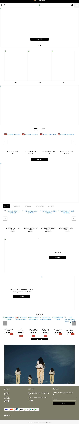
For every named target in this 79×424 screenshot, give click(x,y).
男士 (43, 129)
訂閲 (63, 403)
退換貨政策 (7, 398)
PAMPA (6, 206)
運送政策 (6, 397)
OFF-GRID (51, 206)
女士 (35, 129)
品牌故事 (6, 393)
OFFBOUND (28, 206)
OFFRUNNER (39, 206)
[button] (39, 364)
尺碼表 (6, 396)
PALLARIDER (16, 206)
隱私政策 (6, 401)
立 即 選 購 (39, 39)
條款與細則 (7, 400)
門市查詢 (6, 394)
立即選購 (57, 257)
